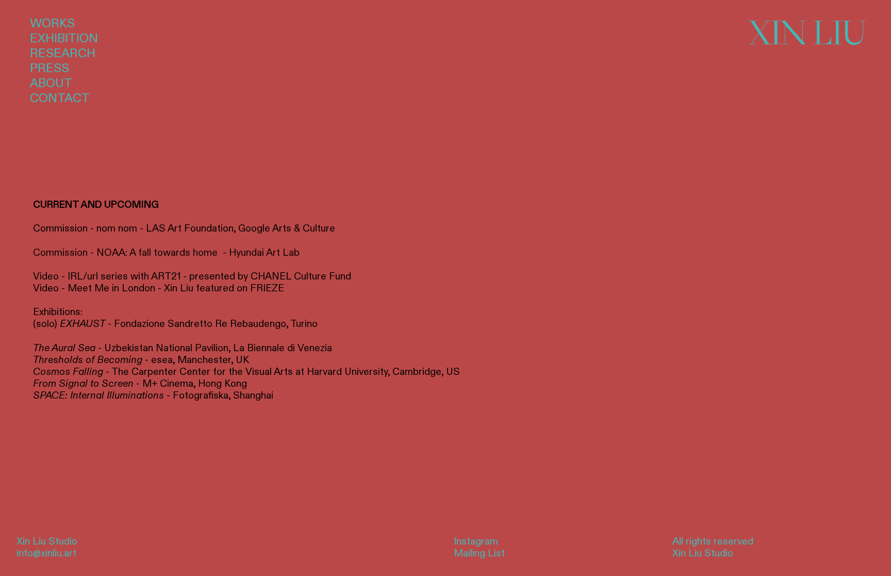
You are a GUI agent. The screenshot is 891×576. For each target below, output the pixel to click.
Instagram (476, 541)
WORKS (52, 23)
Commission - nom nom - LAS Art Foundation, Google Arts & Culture (184, 228)
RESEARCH (62, 53)
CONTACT (60, 98)
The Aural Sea (64, 348)
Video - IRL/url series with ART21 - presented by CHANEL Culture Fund (192, 276)
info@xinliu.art (46, 553)
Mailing (469, 553)
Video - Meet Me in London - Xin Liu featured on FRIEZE (158, 288)
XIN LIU (807, 33)
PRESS (49, 68)
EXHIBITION (64, 38)
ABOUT (51, 83)
